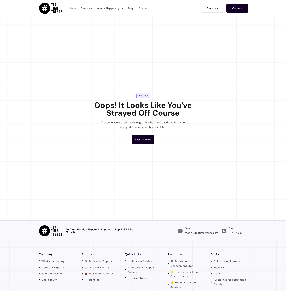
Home (72, 8)
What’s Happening (108, 8)
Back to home (143, 139)
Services (86, 8)
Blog (131, 8)
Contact (144, 8)
